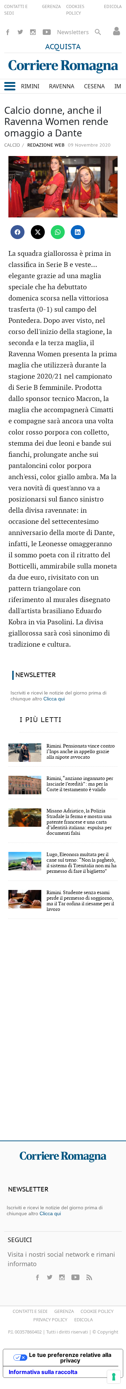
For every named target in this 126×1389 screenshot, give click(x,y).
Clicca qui (54, 698)
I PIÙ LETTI (41, 720)
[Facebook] (7, 32)
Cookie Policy (96, 1311)
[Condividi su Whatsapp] (58, 232)
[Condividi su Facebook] (17, 232)
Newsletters (73, 32)
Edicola (83, 1319)
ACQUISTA (63, 47)
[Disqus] (63, 1034)
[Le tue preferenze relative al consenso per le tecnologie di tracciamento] (113, 1376)
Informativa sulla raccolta (43, 1371)
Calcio (12, 145)
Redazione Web (45, 145)
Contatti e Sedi (30, 1311)
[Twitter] (20, 32)
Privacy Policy (50, 1319)
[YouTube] (46, 32)
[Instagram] (32, 32)
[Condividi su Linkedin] (77, 232)
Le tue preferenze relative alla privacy (70, 1357)
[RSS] (88, 1277)
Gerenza (64, 1311)
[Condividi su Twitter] (38, 232)
